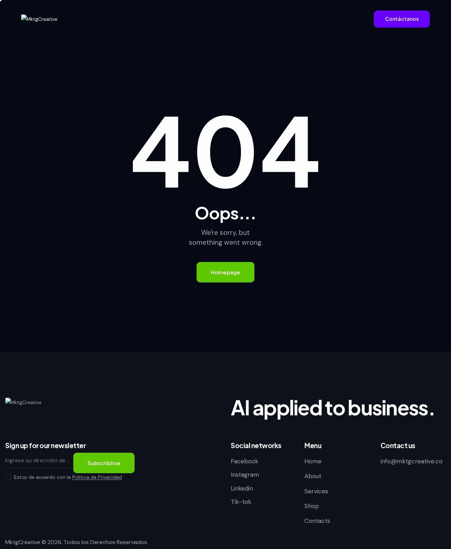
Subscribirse (104, 462)
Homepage (225, 272)
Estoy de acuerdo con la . (68, 477)
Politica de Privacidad (97, 477)
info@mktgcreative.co (412, 461)
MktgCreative (22, 542)
